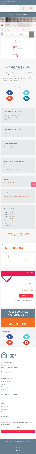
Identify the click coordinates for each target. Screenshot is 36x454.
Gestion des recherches (18, 14)
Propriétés (6, 24)
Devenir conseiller (6, 378)
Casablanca (4, 409)
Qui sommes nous (6, 362)
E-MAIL (26, 295)
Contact (3, 389)
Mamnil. (12, 441)
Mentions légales (18, 444)
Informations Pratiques (8, 381)
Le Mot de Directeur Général (9, 367)
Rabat (3, 403)
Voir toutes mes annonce (23, 300)
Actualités (4, 384)
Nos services (5, 365)
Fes (2, 412)
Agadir (3, 401)
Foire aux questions (7, 387)
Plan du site (18, 447)
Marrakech (4, 406)
